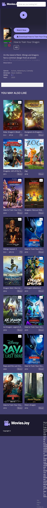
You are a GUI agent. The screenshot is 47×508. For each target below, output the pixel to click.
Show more (7, 63)
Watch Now (21, 30)
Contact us (40, 507)
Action (13, 71)
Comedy (29, 71)
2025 (13, 77)
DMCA (39, 502)
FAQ (38, 505)
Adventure (21, 71)
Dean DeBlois (16, 73)
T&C (38, 500)
